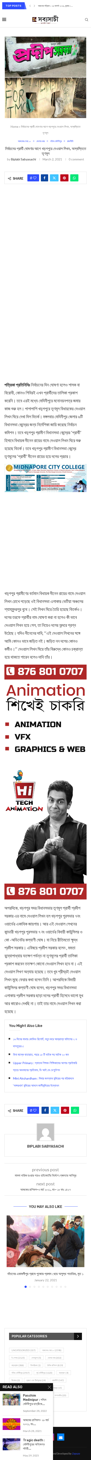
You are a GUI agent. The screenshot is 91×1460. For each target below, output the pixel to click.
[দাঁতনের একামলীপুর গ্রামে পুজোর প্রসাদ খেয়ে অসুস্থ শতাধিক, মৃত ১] (45, 1241)
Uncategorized (23, 1350)
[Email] (60, 1437)
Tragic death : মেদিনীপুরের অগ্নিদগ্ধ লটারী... (34, 1444)
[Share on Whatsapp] (74, 177)
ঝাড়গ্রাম (17, 1365)
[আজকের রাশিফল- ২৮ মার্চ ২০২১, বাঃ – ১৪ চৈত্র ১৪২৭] (11, 1424)
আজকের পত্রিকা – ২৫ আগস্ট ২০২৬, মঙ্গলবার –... (56, 6)
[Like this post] (34, 177)
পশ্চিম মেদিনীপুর (20, 1372)
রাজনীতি (58, 1380)
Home (14, 126)
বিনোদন (15, 1380)
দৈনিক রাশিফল (55, 1365)
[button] (30, 5)
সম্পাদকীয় (60, 1395)
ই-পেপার (18, 1357)
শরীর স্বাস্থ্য (55, 1387)
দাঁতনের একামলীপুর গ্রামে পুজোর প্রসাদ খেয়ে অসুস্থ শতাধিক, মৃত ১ (45, 1274)
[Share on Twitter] (54, 177)
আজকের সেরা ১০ (51, 1350)
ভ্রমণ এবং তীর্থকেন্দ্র (36, 1380)
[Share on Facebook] (44, 177)
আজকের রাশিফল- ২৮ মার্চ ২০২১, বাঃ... (36, 1422)
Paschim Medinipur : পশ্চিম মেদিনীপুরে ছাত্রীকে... (34, 1400)
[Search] (86, 20)
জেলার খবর (54, 1357)
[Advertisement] (45, 238)
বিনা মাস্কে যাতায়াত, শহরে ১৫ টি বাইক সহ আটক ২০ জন (41, 1054)
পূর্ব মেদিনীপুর (44, 1372)
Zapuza (76, 1453)
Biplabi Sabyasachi (23, 159)
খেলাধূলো (36, 1357)
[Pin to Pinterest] (64, 177)
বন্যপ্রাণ (63, 1372)
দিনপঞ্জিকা (35, 1365)
